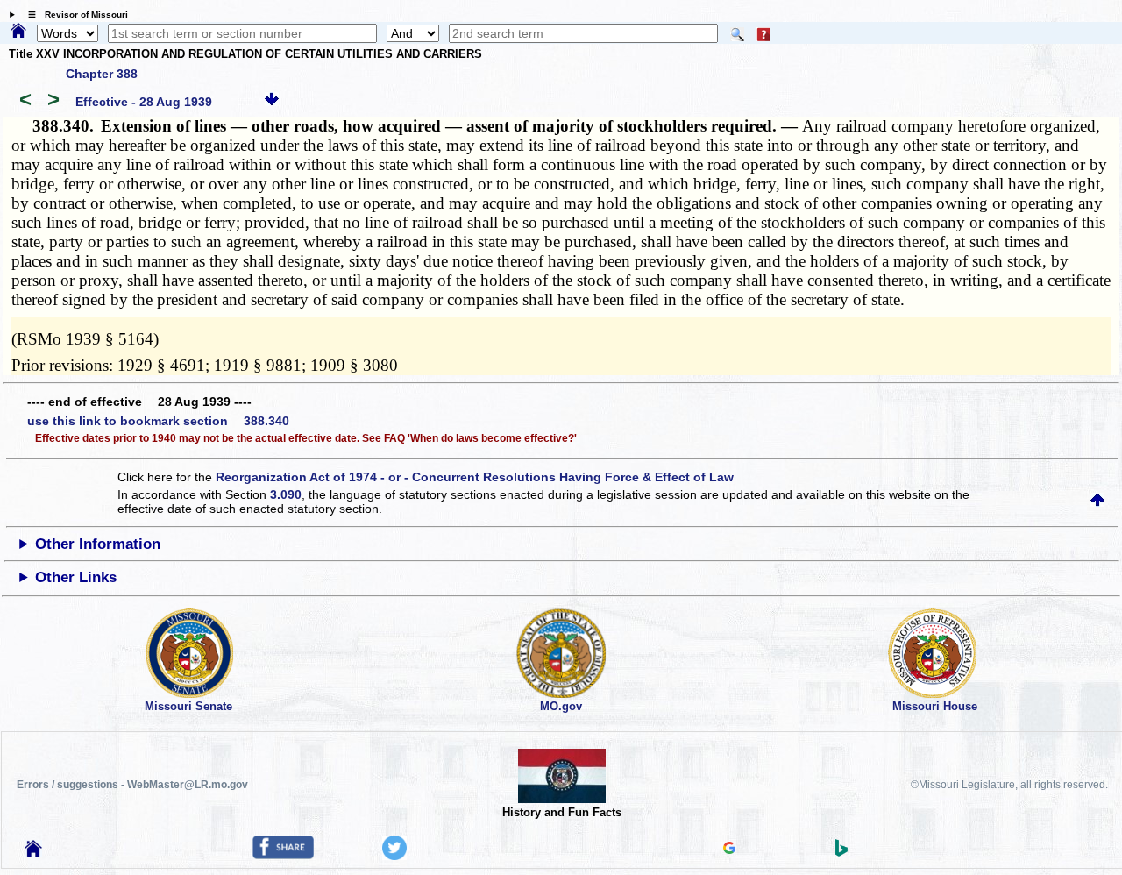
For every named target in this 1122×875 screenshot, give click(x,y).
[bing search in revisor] (841, 852)
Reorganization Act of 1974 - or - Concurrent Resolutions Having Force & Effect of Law (475, 477)
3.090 (286, 494)
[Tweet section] (394, 856)
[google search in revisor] (729, 850)
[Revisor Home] (33, 852)
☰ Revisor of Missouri (73, 14)
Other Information (97, 544)
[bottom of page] (272, 102)
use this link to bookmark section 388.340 (158, 421)
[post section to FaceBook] (283, 855)
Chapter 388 (102, 74)
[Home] (18, 31)
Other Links (76, 577)
